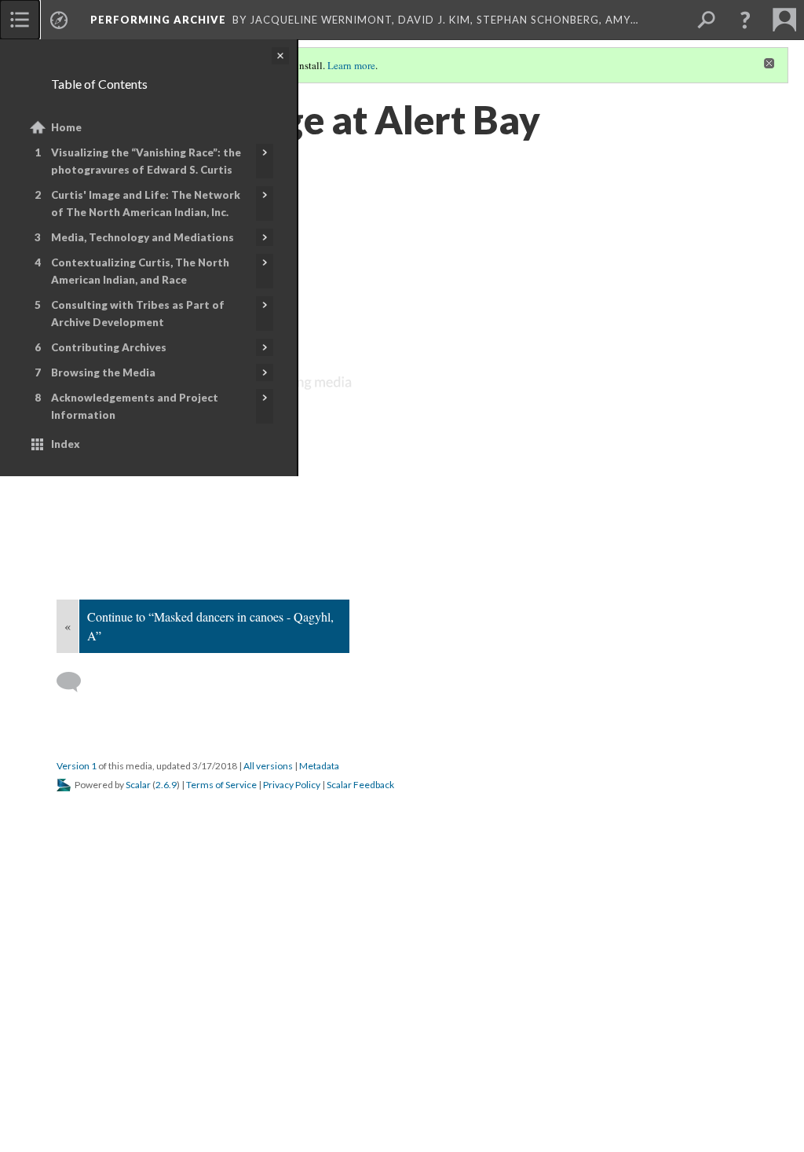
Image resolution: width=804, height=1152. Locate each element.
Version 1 (77, 766)
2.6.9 (166, 785)
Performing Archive (158, 19)
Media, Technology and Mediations (142, 237)
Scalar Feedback (360, 785)
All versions (268, 766)
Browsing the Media (103, 372)
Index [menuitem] (65, 444)
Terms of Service (221, 785)
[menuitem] (19, 19)
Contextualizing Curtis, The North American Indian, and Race (140, 271)
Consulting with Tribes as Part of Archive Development (138, 313)
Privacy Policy (291, 785)
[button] (745, 19)
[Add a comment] (76, 682)
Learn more (351, 65)
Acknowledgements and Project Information (134, 406)
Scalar (138, 785)
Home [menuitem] (66, 127)
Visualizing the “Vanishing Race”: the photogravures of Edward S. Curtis (146, 161)
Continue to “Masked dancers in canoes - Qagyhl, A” (210, 626)
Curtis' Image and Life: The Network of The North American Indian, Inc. (145, 203)
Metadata (319, 766)
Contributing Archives (108, 347)
